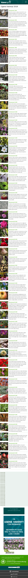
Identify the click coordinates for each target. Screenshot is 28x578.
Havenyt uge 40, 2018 (13, 350)
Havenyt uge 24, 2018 (13, 202)
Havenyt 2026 (2, 472)
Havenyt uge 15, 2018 (13, 120)
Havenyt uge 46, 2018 (13, 405)
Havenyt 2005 (2, 501)
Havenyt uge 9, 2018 (13, 65)
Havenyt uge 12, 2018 (13, 92)
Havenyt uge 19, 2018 (13, 155)
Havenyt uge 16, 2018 (13, 128)
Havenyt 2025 (2, 473)
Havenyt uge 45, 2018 (13, 395)
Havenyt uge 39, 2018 (13, 340)
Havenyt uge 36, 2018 (13, 311)
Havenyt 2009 (2, 495)
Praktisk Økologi (14, 571)
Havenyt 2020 (2, 480)
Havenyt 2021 (2, 479)
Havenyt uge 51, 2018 (13, 453)
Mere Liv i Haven (14, 574)
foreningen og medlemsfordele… (16, 563)
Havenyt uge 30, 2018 (13, 257)
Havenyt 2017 (2, 484)
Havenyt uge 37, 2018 (13, 321)
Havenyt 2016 (2, 486)
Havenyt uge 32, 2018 (13, 273)
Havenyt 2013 (2, 490)
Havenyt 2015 (2, 487)
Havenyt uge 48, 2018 (13, 424)
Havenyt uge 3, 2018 (13, 10)
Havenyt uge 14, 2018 (13, 111)
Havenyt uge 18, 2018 (13, 146)
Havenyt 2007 (2, 498)
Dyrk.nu (14, 576)
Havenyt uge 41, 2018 (13, 359)
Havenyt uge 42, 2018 (13, 369)
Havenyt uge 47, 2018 (13, 414)
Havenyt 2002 (2, 505)
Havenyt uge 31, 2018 (13, 265)
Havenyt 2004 (2, 502)
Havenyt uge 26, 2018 (13, 221)
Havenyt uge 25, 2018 (13, 211)
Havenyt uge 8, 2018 (13, 55)
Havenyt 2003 (2, 503)
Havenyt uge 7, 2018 (13, 47)
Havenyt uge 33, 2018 (13, 283)
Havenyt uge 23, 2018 (13, 192)
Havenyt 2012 (2, 491)
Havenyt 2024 (2, 475)
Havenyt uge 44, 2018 (13, 387)
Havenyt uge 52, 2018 (13, 461)
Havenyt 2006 (2, 499)
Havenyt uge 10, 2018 (13, 74)
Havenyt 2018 (2, 483)
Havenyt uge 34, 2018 (13, 292)
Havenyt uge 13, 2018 (13, 102)
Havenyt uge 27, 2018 (13, 229)
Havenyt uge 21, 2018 (13, 174)
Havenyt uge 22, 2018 (13, 183)
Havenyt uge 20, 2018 (13, 165)
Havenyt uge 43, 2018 (13, 379)
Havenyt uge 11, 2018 (13, 84)
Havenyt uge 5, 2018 (13, 29)
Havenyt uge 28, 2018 (13, 239)
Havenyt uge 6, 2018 (13, 39)
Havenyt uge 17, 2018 (13, 137)
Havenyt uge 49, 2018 (13, 433)
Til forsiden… (7, 2)
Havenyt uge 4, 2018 (13, 20)
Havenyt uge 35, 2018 (13, 302)
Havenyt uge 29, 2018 (13, 248)
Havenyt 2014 (2, 488)
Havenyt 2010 (2, 494)
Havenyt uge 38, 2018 (13, 331)
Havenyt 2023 (2, 476)
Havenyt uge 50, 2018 (13, 443)
